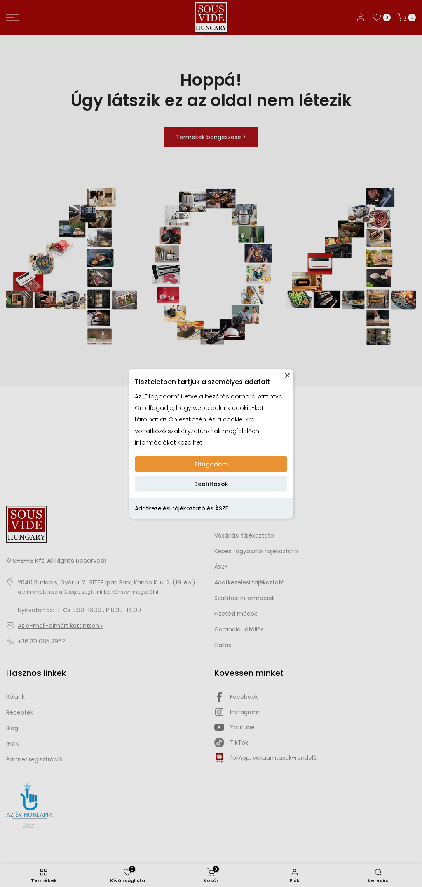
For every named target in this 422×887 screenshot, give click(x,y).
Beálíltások (211, 484)
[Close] (287, 375)
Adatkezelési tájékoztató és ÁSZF (181, 508)
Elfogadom (211, 464)
